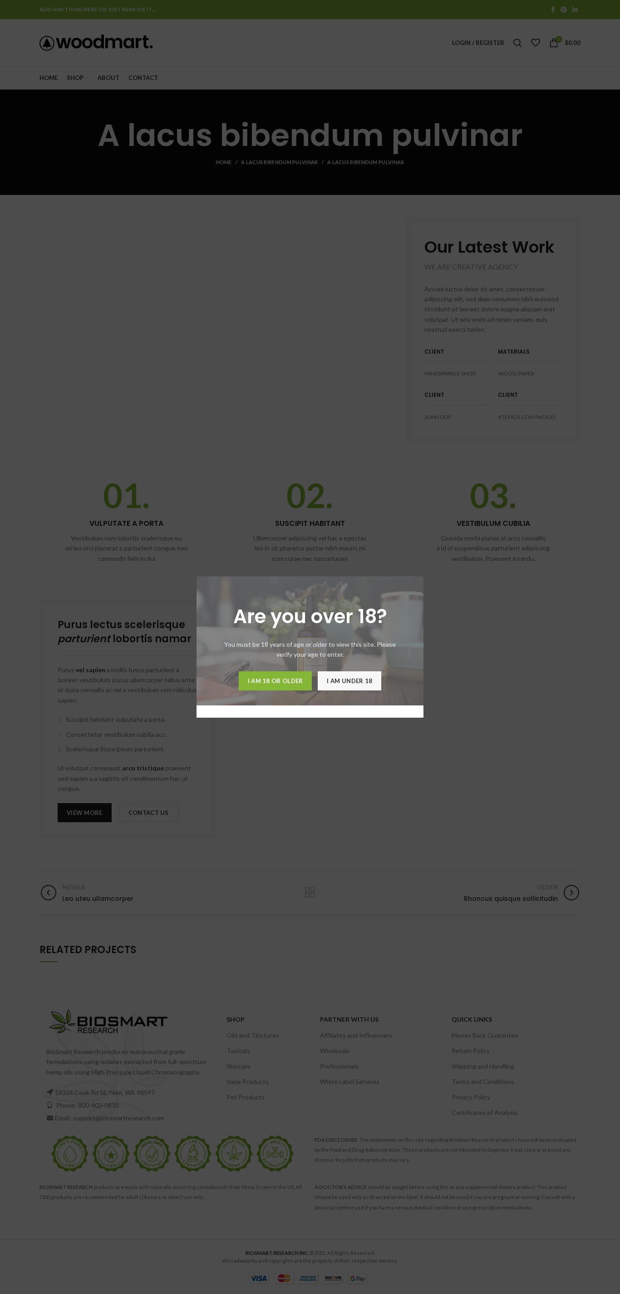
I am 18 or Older (275, 680)
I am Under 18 (349, 680)
